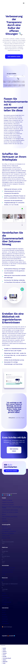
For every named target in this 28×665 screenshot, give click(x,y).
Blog (3, 580)
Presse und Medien (6, 597)
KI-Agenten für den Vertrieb (7, 502)
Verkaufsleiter (5, 526)
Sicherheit (4, 518)
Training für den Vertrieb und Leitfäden (10, 512)
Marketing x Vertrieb (6, 537)
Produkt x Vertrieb (5, 535)
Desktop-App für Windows (7, 571)
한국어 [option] (4, 654)
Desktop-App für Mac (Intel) (8, 569)
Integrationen (4, 521)
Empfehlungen (5, 618)
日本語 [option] (4, 649)
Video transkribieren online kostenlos (9, 516)
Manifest (4, 593)
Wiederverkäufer (5, 623)
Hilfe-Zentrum (5, 595)
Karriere (3, 612)
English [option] (4, 648)
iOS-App (3, 574)
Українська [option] (5, 661)
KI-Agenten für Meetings (7, 500)
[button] (24, 3)
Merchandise (4, 616)
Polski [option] (4, 663)
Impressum (4, 604)
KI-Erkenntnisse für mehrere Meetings (10, 509)
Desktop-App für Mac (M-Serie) (8, 567)
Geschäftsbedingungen (6, 602)
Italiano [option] (4, 659)
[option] (15, 648)
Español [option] (4, 651)
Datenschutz (4, 599)
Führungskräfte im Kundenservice (9, 531)
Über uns (4, 610)
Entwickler (4, 614)
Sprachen (4, 514)
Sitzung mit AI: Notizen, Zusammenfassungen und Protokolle (12, 507)
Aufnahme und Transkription (8, 504)
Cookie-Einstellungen (7, 626)
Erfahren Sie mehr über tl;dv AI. (15, 143)
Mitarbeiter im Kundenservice (8, 533)
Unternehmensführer (6, 529)
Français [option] (5, 653)
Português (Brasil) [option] (7, 658)
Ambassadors (4, 621)
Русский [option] (4, 656)
